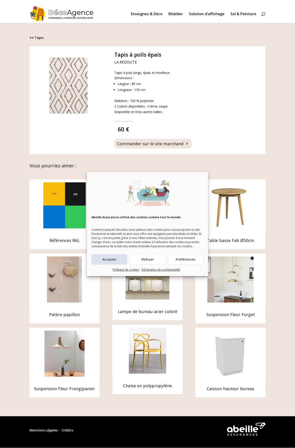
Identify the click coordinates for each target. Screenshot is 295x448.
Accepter (109, 259)
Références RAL (64, 240)
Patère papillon (64, 314)
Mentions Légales (44, 430)
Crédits (67, 430)
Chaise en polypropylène (147, 385)
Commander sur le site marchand (150, 143)
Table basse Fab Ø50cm (230, 240)
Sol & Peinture (243, 14)
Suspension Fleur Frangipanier (64, 388)
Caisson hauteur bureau (230, 388)
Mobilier (175, 14)
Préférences (185, 259)
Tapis (39, 37)
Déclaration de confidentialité (161, 270)
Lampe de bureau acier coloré (147, 311)
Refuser (147, 259)
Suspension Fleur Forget (230, 314)
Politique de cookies (126, 270)
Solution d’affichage (206, 14)
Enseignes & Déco (146, 14)
